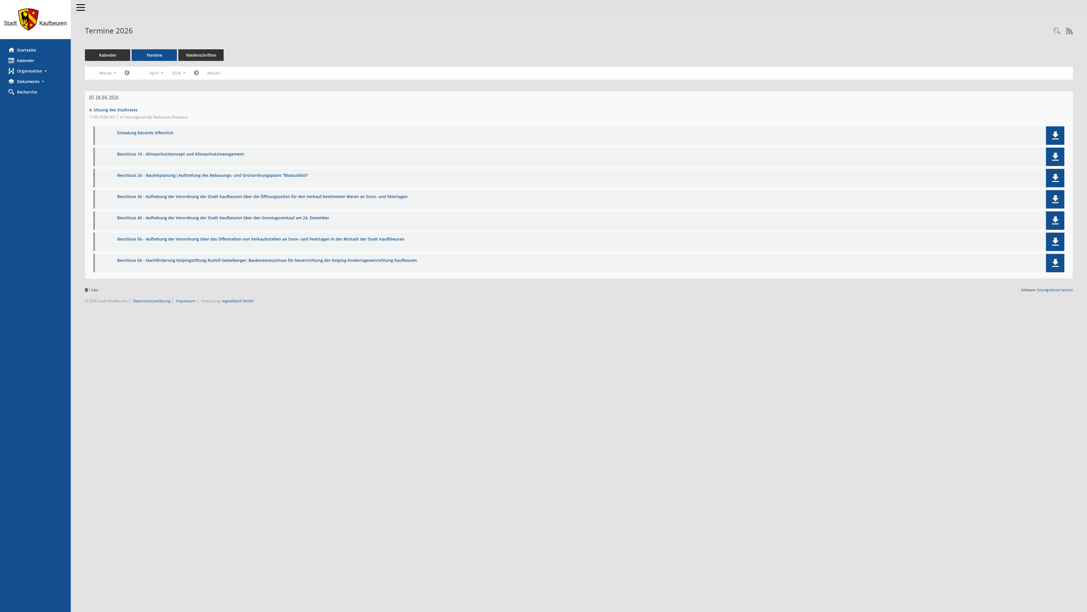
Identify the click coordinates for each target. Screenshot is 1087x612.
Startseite (26, 50)
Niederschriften (201, 55)
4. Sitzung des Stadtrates (113, 109)
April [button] (155, 73)
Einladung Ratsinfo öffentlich (145, 133)
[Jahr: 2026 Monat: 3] (127, 73)
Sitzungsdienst (1055, 290)
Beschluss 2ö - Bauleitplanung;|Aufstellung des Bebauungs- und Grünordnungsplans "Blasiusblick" (213, 175)
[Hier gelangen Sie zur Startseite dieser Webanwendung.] (35, 19)
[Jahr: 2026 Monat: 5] (196, 73)
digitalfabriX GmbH (238, 300)
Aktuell (213, 73)
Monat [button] (106, 73)
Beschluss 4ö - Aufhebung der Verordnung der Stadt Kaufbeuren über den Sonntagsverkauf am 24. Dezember (223, 218)
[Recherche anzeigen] (1057, 31)
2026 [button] (177, 73)
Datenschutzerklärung (151, 300)
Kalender (25, 60)
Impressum (185, 300)
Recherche (27, 92)
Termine (154, 55)
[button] (35, 71)
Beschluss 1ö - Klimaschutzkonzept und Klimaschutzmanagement (180, 154)
